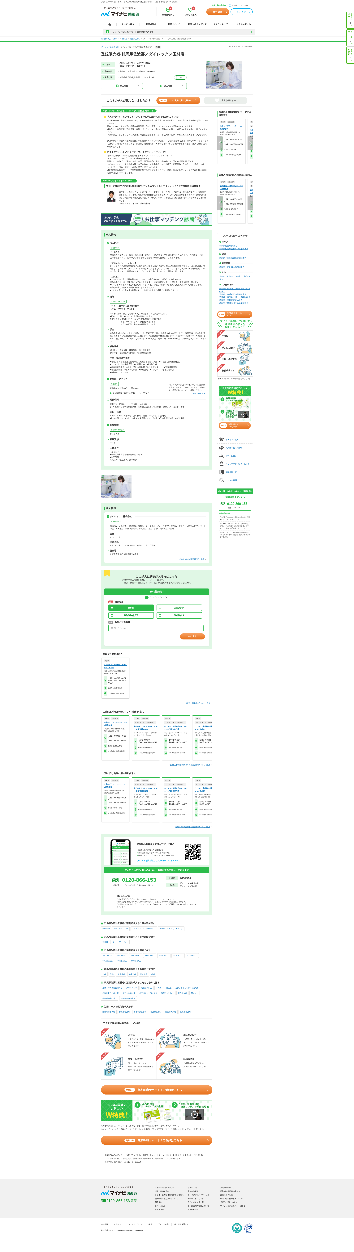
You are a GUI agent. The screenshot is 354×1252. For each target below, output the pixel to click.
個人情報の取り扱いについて (166, 1199)
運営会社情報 (193, 1209)
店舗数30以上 (116, 521)
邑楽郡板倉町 (155, 1012)
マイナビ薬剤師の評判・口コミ (232, 1206)
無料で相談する (198, 393)
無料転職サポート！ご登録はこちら (154, 1089)
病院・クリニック (121, 928)
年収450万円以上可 (118, 302)
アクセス (181, 77)
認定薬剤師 (179, 607)
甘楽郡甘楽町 (124, 1012)
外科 (112, 974)
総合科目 (143, 974)
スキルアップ (131, 988)
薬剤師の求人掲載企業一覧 (198, 1206)
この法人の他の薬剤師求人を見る (191, 559)
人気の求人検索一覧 (196, 1202)
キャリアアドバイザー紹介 (198, 1195)
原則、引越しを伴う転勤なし (187, 988)
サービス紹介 (128, 24)
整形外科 (121, 974)
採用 (150, 1224)
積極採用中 (115, 248)
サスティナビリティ (135, 1224)
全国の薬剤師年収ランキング (232, 1199)
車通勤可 (114, 384)
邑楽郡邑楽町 (185, 1012)
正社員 (105, 942)
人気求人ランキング (196, 1199)
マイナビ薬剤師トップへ (165, 1188)
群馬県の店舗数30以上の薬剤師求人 (235, 297)
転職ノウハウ (174, 24)
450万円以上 (150, 955)
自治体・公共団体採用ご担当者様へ (169, 1195)
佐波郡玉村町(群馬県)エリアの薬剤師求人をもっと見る (189, 765)
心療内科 (132, 974)
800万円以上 (136, 961)
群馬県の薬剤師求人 (228, 246)
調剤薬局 (106, 928)
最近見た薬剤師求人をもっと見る (197, 703)
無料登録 (217, 11)
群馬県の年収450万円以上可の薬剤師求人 (234, 290)
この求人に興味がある (175, 100)
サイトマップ (160, 1209)
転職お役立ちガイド (197, 24)
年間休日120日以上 (163, 988)
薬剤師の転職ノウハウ (229, 1188)
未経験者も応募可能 (110, 993)
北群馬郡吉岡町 (108, 1012)
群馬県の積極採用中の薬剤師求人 (233, 303)
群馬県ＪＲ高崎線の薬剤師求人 (232, 258)
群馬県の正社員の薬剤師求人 (231, 267)
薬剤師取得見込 (131, 615)
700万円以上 (122, 961)
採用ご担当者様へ (219, 5)
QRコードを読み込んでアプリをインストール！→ (158, 860)
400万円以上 (136, 955)
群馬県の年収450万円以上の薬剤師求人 (234, 277)
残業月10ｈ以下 (167, 993)
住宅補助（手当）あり (148, 993)
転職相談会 (151, 24)
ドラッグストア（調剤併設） (143, 928)
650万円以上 (107, 961)
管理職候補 (182, 993)
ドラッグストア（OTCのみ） (171, 928)
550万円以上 (178, 955)
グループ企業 (163, 1224)
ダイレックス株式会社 (110, 47)
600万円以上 (192, 955)
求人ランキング (220, 24)
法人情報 (168, 86)
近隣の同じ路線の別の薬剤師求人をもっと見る (192, 827)
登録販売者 (179, 615)
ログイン (241, 11)
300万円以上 (107, 955)
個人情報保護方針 (181, 1224)
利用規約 (158, 1202)
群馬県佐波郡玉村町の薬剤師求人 (233, 249)
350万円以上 (122, 955)
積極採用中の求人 (128, 998)
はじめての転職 (226, 1195)
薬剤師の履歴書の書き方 (230, 1191)
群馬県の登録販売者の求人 (231, 300)
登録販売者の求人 (117, 430)
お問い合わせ (160, 1206)
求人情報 (124, 86)
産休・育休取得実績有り (112, 988)
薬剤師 (131, 607)
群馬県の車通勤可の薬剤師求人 (232, 294)
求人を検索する (243, 24)
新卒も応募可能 (129, 993)
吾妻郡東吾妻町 (140, 1012)
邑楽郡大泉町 (170, 1012)
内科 (104, 974)
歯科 (153, 974)
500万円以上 (164, 955)
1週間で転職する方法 (228, 1202)
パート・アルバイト (120, 942)
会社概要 (104, 1224)
